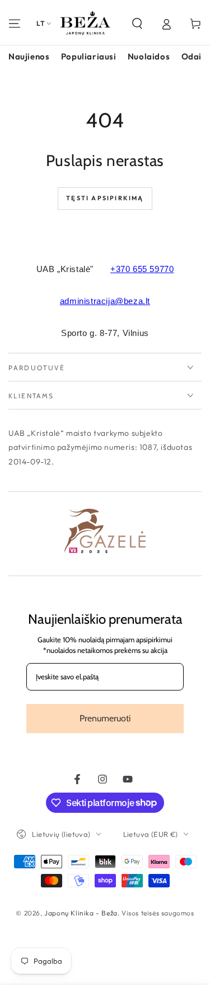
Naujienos (28, 56)
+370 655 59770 (142, 269)
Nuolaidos (149, 56)
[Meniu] (14, 23)
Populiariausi (88, 56)
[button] (137, 23)
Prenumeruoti (105, 718)
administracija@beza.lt (105, 301)
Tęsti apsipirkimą (104, 198)
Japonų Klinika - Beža (81, 913)
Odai (191, 56)
